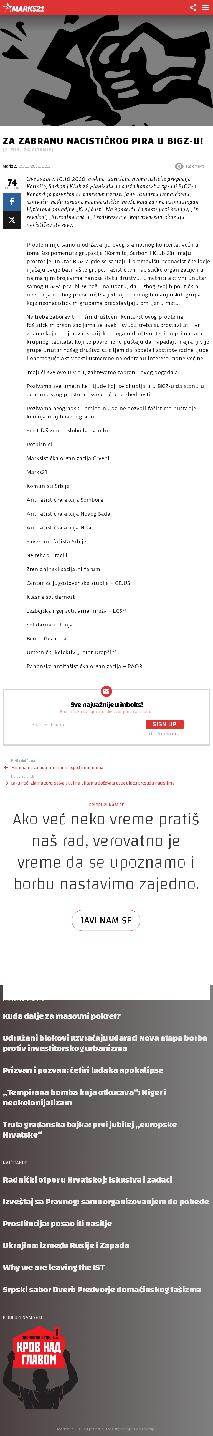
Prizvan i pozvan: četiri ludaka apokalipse (83, 1070)
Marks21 (10, 166)
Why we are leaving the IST (54, 1267)
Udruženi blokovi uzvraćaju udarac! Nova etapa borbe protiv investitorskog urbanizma (105, 1043)
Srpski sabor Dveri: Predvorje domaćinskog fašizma (102, 1290)
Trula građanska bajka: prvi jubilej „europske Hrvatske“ (90, 1130)
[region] (106, 906)
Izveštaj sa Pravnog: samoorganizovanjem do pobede (106, 1202)
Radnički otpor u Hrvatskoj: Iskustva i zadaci (87, 1180)
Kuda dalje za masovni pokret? (62, 1016)
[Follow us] (192, 7)
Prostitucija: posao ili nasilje (57, 1224)
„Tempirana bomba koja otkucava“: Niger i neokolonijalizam (84, 1098)
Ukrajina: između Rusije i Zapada (66, 1246)
